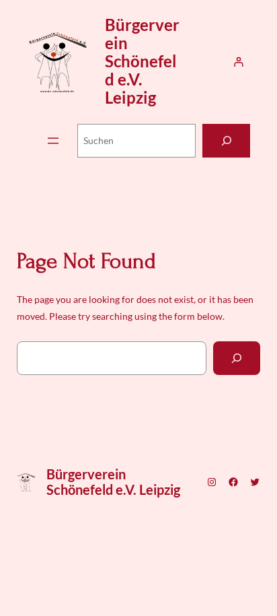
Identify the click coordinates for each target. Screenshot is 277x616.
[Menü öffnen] (53, 141)
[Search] (237, 357)
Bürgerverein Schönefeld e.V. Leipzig (142, 61)
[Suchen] (226, 140)
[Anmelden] (238, 61)
